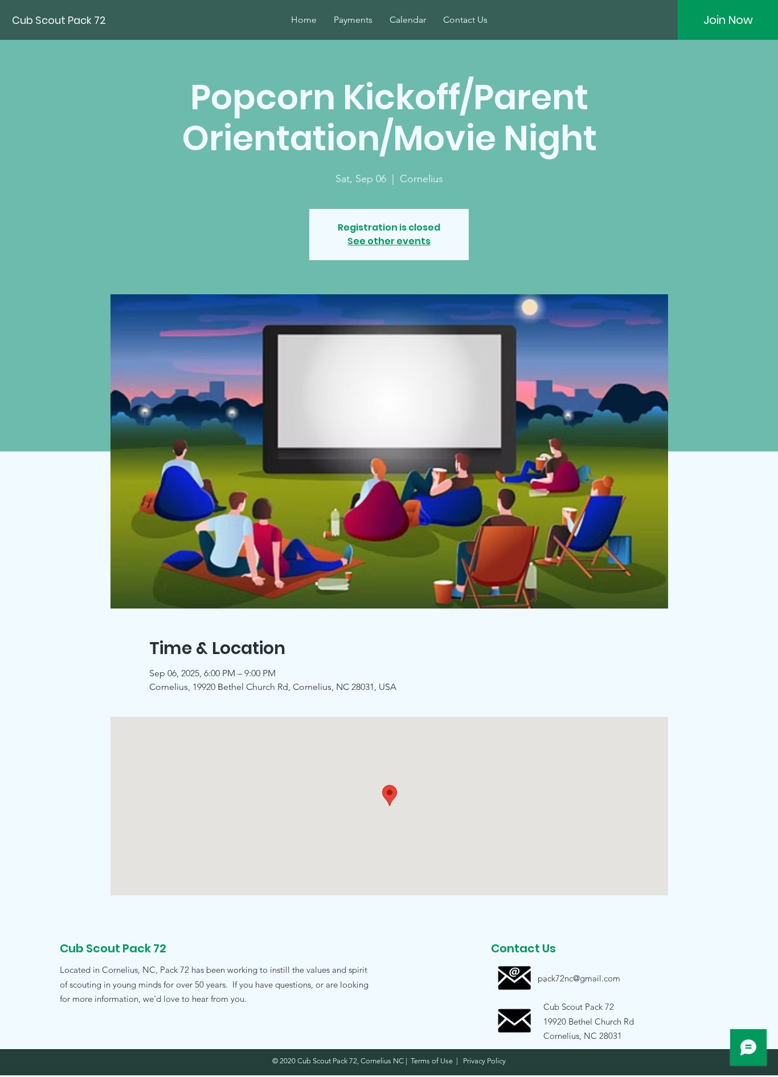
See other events (389, 241)
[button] (579, 1021)
